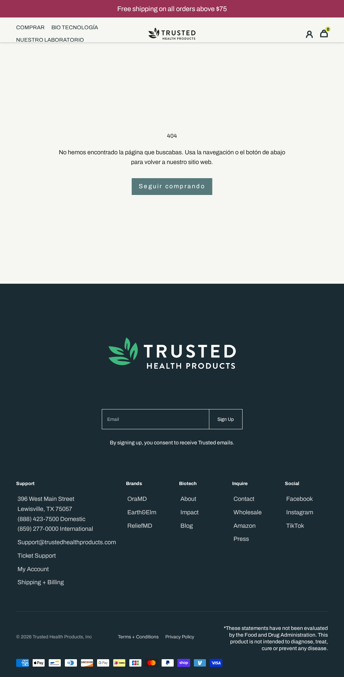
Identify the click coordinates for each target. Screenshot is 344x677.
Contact (243, 498)
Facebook (299, 498)
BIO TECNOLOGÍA (74, 27)
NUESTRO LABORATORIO (50, 40)
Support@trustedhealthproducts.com (66, 542)
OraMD (137, 498)
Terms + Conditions (138, 636)
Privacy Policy (179, 636)
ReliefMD (139, 525)
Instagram (299, 512)
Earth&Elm (141, 512)
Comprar (30, 27)
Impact (189, 512)
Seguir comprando (172, 186)
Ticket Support (36, 555)
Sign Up (225, 419)
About (188, 498)
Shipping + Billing (40, 582)
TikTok (295, 525)
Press (241, 538)
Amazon (244, 525)
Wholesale (247, 512)
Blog (186, 525)
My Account (33, 569)
